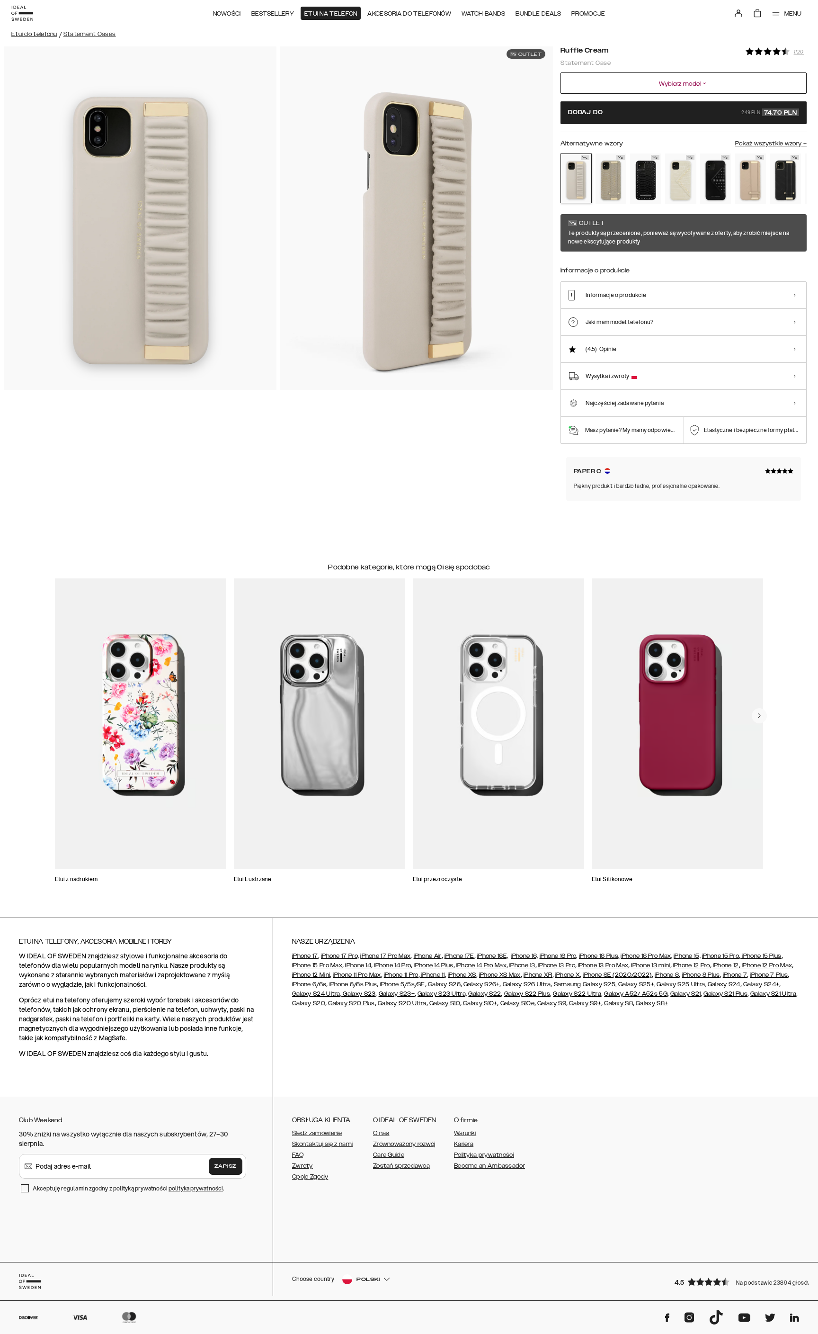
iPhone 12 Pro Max (766, 965)
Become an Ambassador (489, 1166)
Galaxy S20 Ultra (402, 1003)
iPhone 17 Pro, (340, 956)
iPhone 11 (432, 975)
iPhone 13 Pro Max (603, 965)
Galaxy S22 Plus (527, 994)
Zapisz (225, 1166)
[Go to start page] (22, 13)
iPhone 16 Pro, (559, 956)
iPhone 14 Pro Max (481, 965)
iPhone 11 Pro (401, 975)
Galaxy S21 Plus (725, 994)
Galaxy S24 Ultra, (316, 994)
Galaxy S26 (444, 984)
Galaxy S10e (517, 1003)
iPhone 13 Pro (556, 965)
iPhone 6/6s (309, 984)
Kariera (463, 1144)
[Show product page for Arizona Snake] (611, 178)
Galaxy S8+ (652, 1003)
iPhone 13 (522, 965)
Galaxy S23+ (397, 994)
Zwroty (302, 1166)
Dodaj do (682, 113)
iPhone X (567, 975)
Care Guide (388, 1155)
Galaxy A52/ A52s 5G (635, 994)
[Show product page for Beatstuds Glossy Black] (715, 178)
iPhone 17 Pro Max (385, 956)
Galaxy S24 (724, 984)
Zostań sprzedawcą (401, 1166)
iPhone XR (538, 975)
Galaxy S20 (308, 1003)
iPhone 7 (735, 975)
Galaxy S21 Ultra (773, 994)
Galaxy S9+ (585, 1003)
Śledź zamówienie (317, 1133)
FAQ (297, 1155)
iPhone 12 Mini (311, 975)
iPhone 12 (726, 965)
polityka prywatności (196, 1188)
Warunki (465, 1133)
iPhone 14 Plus (433, 965)
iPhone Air (428, 956)
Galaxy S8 (618, 1003)
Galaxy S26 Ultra (527, 984)
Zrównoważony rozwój (404, 1144)
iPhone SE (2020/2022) (617, 975)
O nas (381, 1133)
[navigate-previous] (759, 715)
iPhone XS (462, 975)
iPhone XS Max (500, 975)
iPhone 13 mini (650, 965)
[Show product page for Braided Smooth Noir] (785, 178)
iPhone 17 (305, 956)
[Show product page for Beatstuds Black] (645, 178)
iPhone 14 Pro (392, 965)
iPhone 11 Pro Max (357, 975)
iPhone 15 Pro (720, 956)
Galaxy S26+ (481, 984)
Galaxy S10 (444, 1003)
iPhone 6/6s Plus (353, 984)
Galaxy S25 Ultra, (681, 984)
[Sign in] (738, 13)
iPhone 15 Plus (761, 956)
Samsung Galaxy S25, (585, 984)
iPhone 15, (687, 956)
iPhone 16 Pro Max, (646, 956)
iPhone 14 (358, 965)
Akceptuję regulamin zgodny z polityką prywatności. (128, 1188)
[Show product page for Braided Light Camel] (750, 178)
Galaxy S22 (484, 994)
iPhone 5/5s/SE (402, 984)
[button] (738, 1281)
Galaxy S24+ (761, 984)
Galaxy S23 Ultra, (442, 994)
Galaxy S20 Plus (351, 1003)
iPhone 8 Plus (701, 975)
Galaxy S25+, (635, 984)
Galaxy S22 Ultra (577, 994)
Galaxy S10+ (480, 1003)
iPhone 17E (459, 956)
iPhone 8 (667, 975)
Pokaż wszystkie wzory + (771, 143)
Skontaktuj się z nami (322, 1144)
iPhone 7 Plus (769, 975)
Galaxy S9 (551, 1003)
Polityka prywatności (484, 1155)
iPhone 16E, (492, 956)
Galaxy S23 (358, 994)
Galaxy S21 (685, 994)
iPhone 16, (524, 956)
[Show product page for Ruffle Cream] (576, 178)
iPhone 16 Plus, (599, 956)
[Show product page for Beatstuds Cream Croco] (680, 178)
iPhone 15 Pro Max (317, 965)
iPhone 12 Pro (691, 965)
